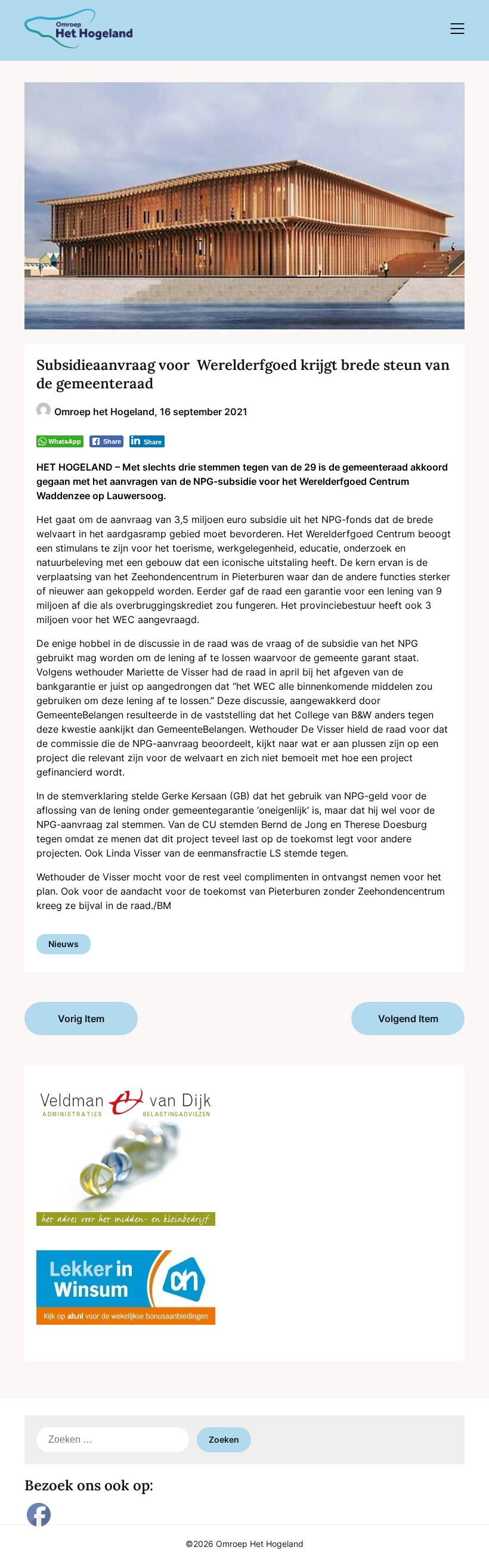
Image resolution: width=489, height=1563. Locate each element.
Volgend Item (408, 1019)
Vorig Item (81, 1019)
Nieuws (63, 944)
